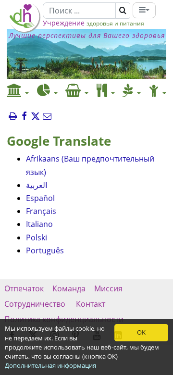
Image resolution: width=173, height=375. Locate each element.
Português (45, 250)
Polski (36, 237)
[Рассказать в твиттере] (35, 117)
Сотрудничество (35, 304)
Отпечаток (24, 288)
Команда (68, 288)
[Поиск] (123, 10)
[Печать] (12, 117)
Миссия (108, 288)
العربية (36, 185)
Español (40, 198)
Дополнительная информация (50, 365)
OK (141, 332)
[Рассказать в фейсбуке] (24, 117)
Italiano (39, 224)
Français (41, 211)
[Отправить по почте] (47, 117)
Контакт (90, 304)
